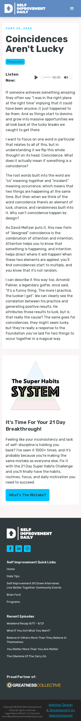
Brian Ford (14, 594)
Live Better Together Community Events (34, 587)
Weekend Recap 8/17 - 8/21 (25, 623)
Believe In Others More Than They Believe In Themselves (37, 640)
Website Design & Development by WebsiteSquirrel (60, 710)
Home (11, 569)
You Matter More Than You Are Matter (32, 649)
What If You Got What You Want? (28, 630)
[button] (72, 8)
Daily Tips (13, 576)
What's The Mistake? (27, 495)
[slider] (46, 77)
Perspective (15, 61)
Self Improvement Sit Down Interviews (33, 583)
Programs (13, 601)
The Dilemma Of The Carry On (26, 656)
